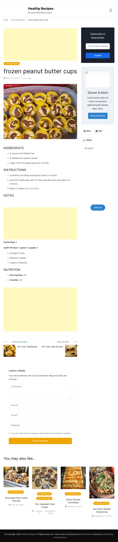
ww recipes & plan (11, 63)
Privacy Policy (60, 537)
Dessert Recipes (44, 494)
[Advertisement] (40, 44)
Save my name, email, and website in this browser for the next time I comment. (41, 433)
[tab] (87, 131)
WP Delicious (86, 534)
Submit (97, 55)
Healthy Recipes (41, 8)
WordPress (108, 534)
